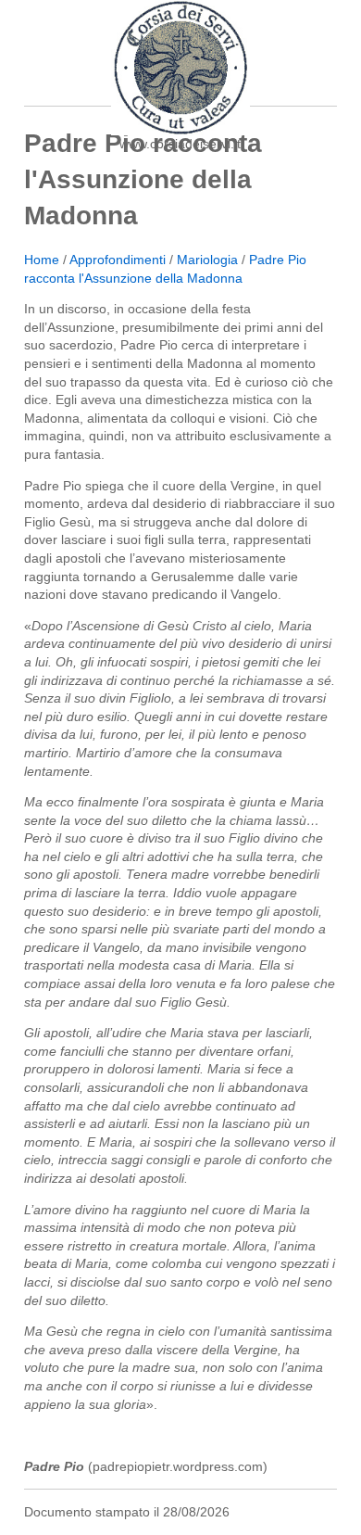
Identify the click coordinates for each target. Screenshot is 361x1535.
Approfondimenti (117, 259)
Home (41, 259)
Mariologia (207, 259)
